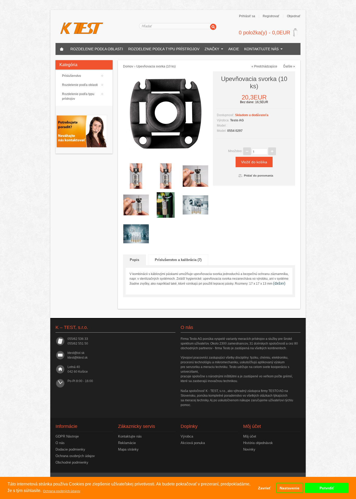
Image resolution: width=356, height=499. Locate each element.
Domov (128, 66)
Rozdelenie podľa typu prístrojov (163, 49)
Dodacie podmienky (70, 449)
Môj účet (249, 436)
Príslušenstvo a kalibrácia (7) (178, 260)
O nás (60, 443)
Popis (134, 260)
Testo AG (237, 120)
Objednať (293, 16)
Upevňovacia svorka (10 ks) (156, 66)
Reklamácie (127, 443)
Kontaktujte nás (261, 49)
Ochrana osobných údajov (75, 456)
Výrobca (187, 436)
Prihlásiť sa (247, 16)
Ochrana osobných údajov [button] (61, 491)
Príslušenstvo (71, 76)
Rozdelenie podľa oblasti (96, 49)
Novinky (249, 449)
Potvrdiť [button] (327, 488)
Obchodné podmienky (72, 462)
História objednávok (258, 443)
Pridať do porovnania (258, 175)
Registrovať (271, 16)
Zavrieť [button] (264, 488)
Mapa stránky (128, 449)
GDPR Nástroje (67, 436)
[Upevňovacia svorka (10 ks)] (166, 114)
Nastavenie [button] (289, 488)
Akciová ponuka (193, 443)
